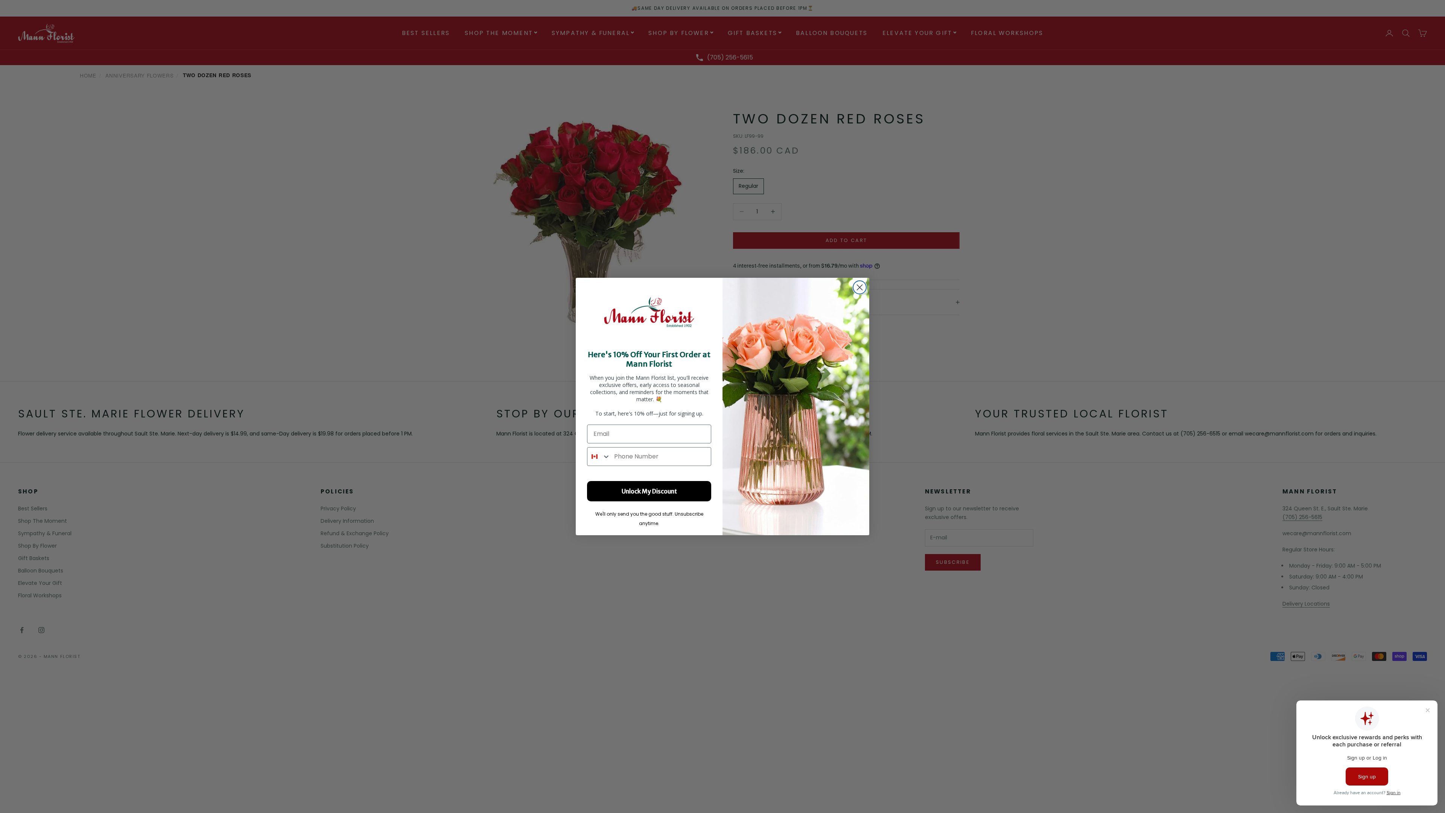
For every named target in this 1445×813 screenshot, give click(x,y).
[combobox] (598, 457)
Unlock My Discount (649, 491)
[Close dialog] (859, 287)
